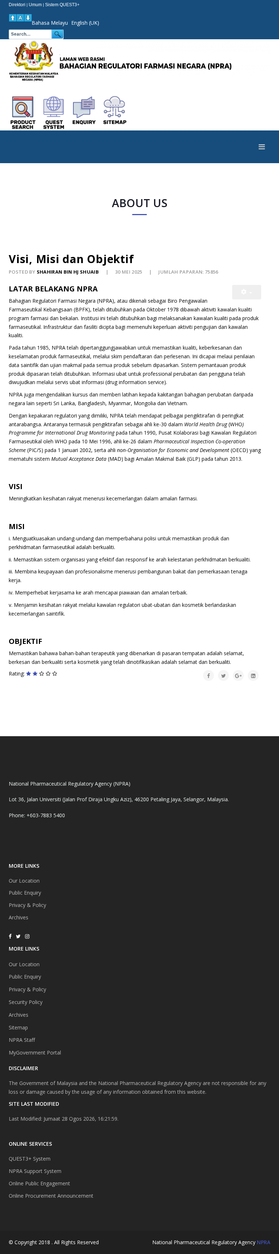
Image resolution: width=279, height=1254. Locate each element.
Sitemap (18, 1027)
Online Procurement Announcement (51, 1195)
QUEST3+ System (29, 1158)
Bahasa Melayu (50, 22)
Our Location (24, 880)
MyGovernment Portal (35, 1052)
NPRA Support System (35, 1171)
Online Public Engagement (39, 1183)
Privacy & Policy (27, 905)
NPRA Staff (22, 1039)
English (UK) (85, 22)
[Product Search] (23, 112)
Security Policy (26, 1002)
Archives (18, 917)
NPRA (263, 1242)
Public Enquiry (25, 892)
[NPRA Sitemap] (114, 112)
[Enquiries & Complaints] (84, 112)
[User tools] (246, 292)
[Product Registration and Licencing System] (53, 112)
